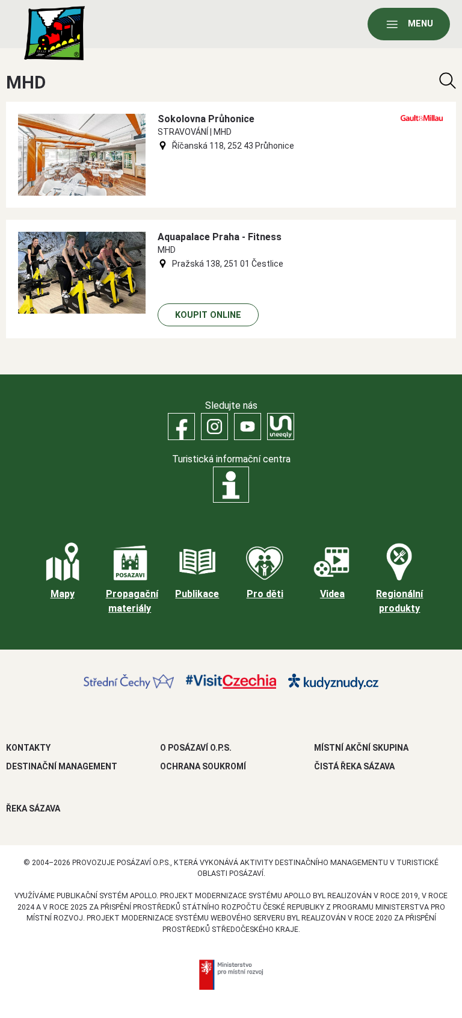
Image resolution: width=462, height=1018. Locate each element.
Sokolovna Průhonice (206, 119)
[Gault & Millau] (421, 118)
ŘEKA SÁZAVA (33, 808)
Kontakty (28, 748)
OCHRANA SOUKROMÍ (203, 766)
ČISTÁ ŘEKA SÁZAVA (354, 766)
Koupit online (208, 315)
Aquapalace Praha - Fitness (220, 237)
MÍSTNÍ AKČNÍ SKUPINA (361, 748)
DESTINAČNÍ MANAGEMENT (61, 766)
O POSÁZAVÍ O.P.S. (196, 748)
